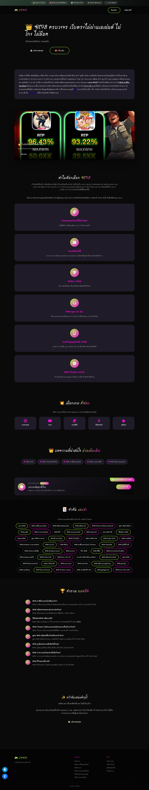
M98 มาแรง (70, 551)
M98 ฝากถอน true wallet (29, 545)
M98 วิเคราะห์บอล (43, 570)
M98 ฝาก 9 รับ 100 (123, 570)
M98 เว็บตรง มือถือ (32, 551)
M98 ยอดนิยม (24, 570)
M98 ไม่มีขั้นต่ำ (123, 545)
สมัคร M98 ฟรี (49, 563)
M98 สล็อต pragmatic (102, 563)
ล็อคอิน (114, 10)
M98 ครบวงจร (66, 563)
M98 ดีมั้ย (96, 551)
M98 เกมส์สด (126, 538)
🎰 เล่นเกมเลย (36, 50)
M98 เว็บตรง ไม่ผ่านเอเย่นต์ (102, 526)
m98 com (33, 93)
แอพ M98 (21, 526)
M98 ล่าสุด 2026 (109, 538)
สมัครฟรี (127, 10)
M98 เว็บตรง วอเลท (63, 570)
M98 (75, 89)
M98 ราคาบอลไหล (41, 532)
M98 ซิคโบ (64, 545)
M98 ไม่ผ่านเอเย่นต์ (117, 462)
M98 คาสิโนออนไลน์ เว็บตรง (85, 545)
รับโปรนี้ (125, 487)
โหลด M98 (21, 538)
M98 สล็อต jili (80, 526)
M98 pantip (121, 563)
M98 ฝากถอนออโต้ (27, 557)
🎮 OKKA (21, 10)
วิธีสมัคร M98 (123, 532)
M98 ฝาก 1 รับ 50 (64, 557)
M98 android (91, 532)
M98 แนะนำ (49, 545)
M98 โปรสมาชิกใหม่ (49, 462)
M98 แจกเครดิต (96, 462)
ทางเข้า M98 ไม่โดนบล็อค (86, 557)
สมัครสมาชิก (111, 768)
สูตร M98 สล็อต (125, 526)
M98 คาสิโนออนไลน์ (73, 462)
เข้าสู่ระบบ (110, 771)
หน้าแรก (77, 761)
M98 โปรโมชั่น (74, 538)
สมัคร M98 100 (91, 538)
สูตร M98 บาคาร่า (38, 538)
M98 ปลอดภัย (107, 545)
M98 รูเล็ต (24, 532)
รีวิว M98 (84, 551)
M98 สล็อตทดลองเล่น (61, 526)
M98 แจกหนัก (83, 563)
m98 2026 (110, 764)
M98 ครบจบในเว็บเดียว (115, 551)
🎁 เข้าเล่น (59, 50)
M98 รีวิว (57, 532)
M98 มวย (29, 462)
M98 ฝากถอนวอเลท (52, 551)
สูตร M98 (125, 557)
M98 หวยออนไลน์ (73, 532)
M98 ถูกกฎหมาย (103, 570)
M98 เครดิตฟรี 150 (84, 570)
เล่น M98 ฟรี (107, 532)
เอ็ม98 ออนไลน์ (57, 538)
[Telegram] (5, 769)
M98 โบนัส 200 (45, 557)
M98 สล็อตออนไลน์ (109, 557)
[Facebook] (5, 776)
